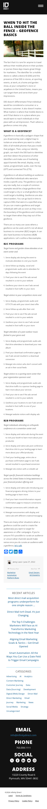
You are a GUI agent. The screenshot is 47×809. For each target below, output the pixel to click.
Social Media (12, 706)
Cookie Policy (27, 801)
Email (27, 698)
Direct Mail (32, 693)
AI (20, 676)
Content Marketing (14, 680)
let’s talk (18, 545)
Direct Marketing (14, 698)
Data (28, 685)
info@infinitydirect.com (23, 735)
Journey (9, 702)
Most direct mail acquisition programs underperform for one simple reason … (23, 601)
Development (30, 689)
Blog (37, 801)
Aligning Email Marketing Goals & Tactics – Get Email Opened (24, 643)
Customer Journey (14, 685)
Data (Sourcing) (13, 689)
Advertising (11, 676)
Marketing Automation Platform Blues (13, 575)
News (31, 702)
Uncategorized (13, 711)
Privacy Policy (13, 801)
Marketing (21, 702)
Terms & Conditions (23, 795)
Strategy (24, 706)
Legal (10, 795)
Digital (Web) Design (15, 693)
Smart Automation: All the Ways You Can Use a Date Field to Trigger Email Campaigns (23, 656)
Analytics (28, 676)
